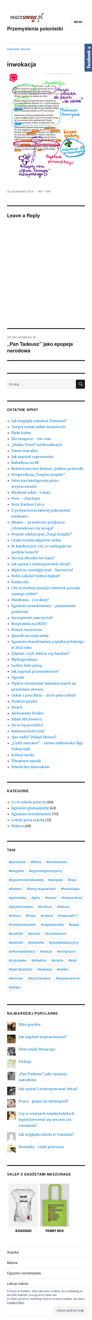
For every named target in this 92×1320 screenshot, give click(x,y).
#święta (15, 987)
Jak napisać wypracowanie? (43, 1037)
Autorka (13, 1252)
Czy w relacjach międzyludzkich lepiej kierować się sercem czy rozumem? (46, 1119)
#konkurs (45, 906)
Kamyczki (20, 582)
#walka (62, 969)
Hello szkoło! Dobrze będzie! (35, 576)
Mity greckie (30, 1024)
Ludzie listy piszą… (27, 665)
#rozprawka (18, 960)
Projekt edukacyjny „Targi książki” (41, 534)
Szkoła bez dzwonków (30, 767)
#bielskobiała (56, 861)
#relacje (46, 951)
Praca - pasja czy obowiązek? (43, 1101)
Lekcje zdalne (17, 1283)
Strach (16, 707)
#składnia (38, 960)
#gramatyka (18, 897)
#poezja (34, 933)
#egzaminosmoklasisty (26, 879)
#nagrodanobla (52, 924)
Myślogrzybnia (24, 659)
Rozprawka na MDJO (29, 624)
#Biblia (36, 861)
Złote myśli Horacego (37, 1049)
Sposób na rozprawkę (30, 635)
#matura (47, 915)
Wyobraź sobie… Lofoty (30, 492)
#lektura (63, 906)
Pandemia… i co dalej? (30, 600)
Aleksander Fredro (27, 713)
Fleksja (25, 1061)
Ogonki (17, 677)
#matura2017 (68, 915)
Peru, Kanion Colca (27, 504)
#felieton (15, 888)
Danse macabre (24, 451)
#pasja (74, 924)
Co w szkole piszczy (28, 802)
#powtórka (36, 942)
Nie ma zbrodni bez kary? (33, 558)
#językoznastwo (21, 906)
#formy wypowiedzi (41, 888)
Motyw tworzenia (26, 630)
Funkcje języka (24, 701)
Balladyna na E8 (25, 462)
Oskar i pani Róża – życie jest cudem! (43, 695)
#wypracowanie (68, 978)
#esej (72, 879)
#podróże (16, 933)
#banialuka (17, 861)
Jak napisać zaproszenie (32, 456)
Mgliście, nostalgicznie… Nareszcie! (42, 570)
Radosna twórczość (28, 731)
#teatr (72, 960)
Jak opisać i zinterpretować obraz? (41, 564)
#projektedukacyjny (64, 942)
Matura (17, 826)
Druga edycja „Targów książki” (38, 474)
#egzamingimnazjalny (45, 870)
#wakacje (44, 969)
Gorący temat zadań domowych (38, 427)
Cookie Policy (15, 1302)
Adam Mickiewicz (26, 719)
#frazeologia (70, 888)
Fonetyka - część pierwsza (41, 1147)
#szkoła (57, 960)
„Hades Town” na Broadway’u (36, 445)
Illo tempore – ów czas (31, 439)
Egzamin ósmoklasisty (31, 814)
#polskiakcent (55, 933)
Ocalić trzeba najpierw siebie (36, 540)
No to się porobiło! (27, 725)
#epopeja (55, 879)
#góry (35, 897)
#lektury (15, 915)
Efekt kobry (21, 433)
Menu (78, 22)
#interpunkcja (71, 897)
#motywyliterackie (22, 924)
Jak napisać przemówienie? (35, 671)
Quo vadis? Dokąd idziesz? (33, 737)
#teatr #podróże (21, 969)
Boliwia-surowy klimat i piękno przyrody (47, 468)
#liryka (31, 915)
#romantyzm (66, 951)
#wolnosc (16, 978)
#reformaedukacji (22, 951)
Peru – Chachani (25, 498)
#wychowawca (39, 978)
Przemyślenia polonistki (35, 28)
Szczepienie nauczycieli (32, 618)
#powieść (16, 942)
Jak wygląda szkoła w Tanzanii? (39, 421)
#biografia (16, 870)
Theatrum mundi (26, 761)
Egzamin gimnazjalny (30, 808)
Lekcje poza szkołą (27, 820)
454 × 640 (44, 191)
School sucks (22, 755)
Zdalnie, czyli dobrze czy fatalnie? (40, 653)
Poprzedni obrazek (18, 49)
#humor (50, 897)
